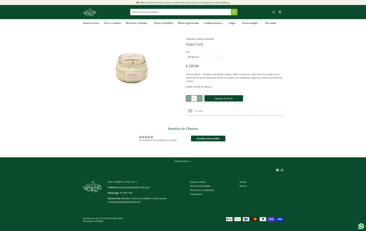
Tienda (242, 181)
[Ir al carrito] (280, 12)
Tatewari (190, 38)
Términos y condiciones (202, 190)
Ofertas (243, 185)
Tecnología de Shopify (93, 221)
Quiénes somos (198, 181)
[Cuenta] (273, 12)
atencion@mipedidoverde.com (134, 187)
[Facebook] (277, 169)
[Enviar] (234, 12)
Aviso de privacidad (200, 185)
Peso (188, 52)
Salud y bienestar (205, 38)
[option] (131, 71)
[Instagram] (282, 169)
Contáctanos (196, 194)
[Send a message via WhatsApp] (361, 226)
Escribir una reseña (208, 138)
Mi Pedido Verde (115, 218)
